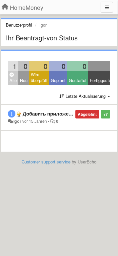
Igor (17, 121)
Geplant (58, 80)
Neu (24, 80)
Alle (13, 80)
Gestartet (78, 80)
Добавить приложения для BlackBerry (69, 113)
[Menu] (107, 7)
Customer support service (46, 162)
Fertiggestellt (102, 80)
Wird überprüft (39, 77)
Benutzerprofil (19, 25)
